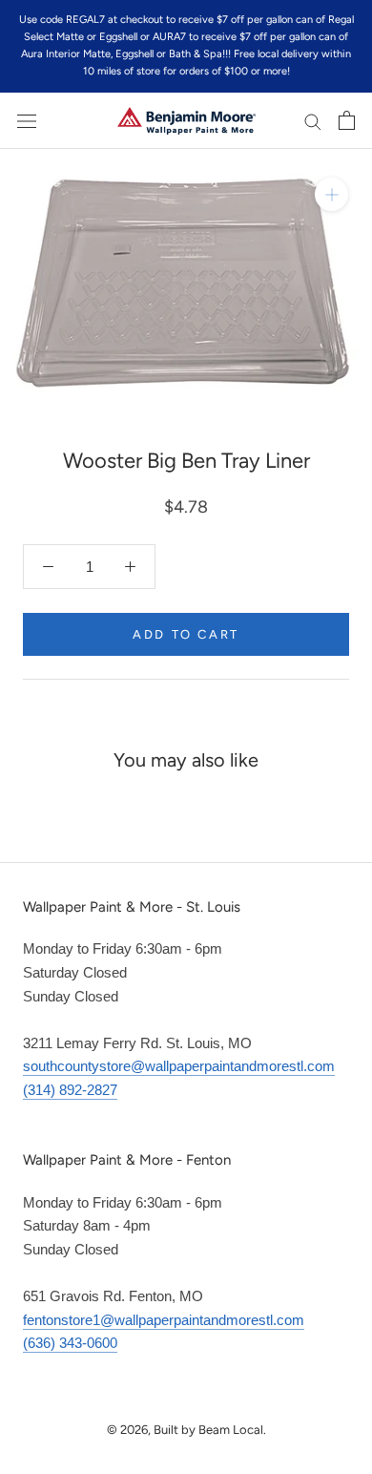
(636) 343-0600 (70, 1343)
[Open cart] (347, 120)
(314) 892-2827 (70, 1090)
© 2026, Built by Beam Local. (186, 1429)
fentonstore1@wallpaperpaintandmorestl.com (163, 1320)
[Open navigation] (26, 120)
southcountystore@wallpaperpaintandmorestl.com (179, 1066)
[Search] (312, 121)
